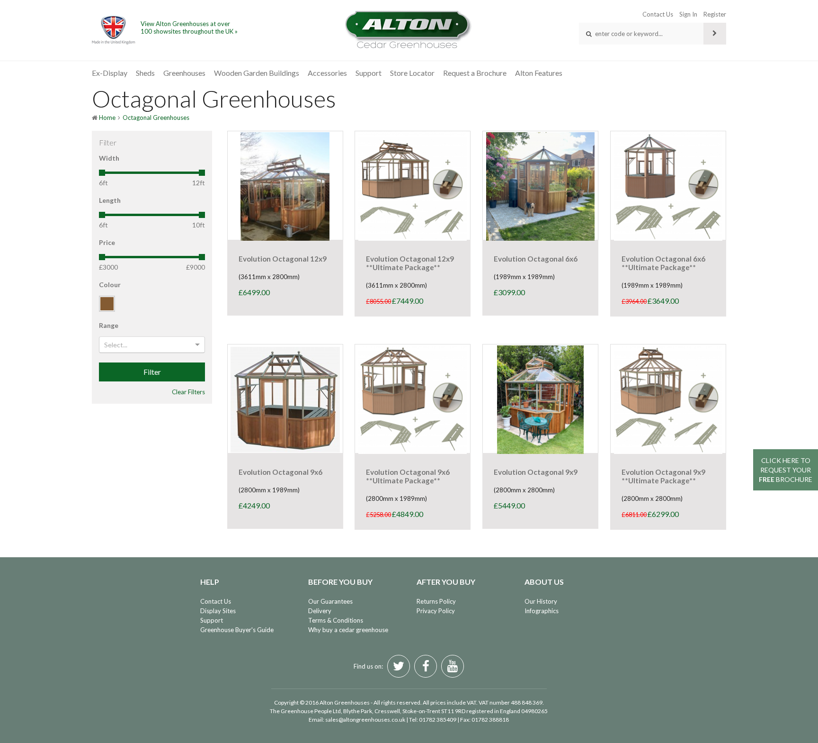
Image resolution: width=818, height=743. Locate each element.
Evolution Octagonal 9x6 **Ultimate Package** (408, 476)
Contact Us (657, 14)
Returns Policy (436, 601)
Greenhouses (184, 72)
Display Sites (218, 611)
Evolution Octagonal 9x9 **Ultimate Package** (663, 476)
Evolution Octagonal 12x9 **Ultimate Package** (410, 263)
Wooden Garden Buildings (256, 72)
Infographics (542, 611)
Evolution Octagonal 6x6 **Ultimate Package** (663, 263)
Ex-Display (109, 72)
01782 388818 (490, 719)
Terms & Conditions (335, 620)
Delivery (319, 611)
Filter (152, 371)
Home (107, 117)
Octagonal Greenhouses (156, 117)
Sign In (688, 14)
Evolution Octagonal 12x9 (283, 258)
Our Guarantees (330, 601)
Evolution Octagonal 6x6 (536, 258)
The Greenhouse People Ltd (305, 711)
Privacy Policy (436, 611)
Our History (541, 601)
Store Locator (412, 72)
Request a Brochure (475, 72)
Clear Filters (188, 392)
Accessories (327, 72)
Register (714, 14)
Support (369, 72)
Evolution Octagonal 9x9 (536, 472)
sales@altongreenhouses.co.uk (365, 719)
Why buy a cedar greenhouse (348, 630)
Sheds (145, 72)
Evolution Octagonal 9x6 (280, 472)
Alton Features (538, 72)
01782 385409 (437, 719)
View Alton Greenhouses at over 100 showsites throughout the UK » (189, 27)
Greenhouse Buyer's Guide (237, 630)
